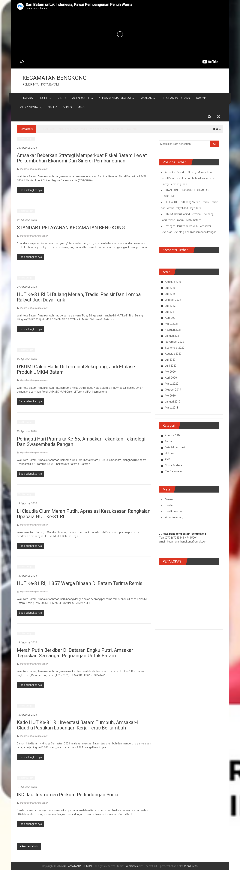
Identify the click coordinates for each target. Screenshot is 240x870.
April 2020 (171, 377)
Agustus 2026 (173, 281)
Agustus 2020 (173, 353)
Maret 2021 (171, 323)
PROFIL (43, 98)
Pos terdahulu (30, 846)
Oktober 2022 (173, 299)
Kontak (201, 98)
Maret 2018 (171, 407)
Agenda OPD (172, 435)
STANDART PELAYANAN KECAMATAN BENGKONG (71, 227)
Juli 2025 (170, 293)
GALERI (53, 107)
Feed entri (170, 505)
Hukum (169, 453)
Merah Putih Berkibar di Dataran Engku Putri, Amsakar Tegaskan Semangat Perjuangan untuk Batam (75, 652)
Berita (168, 441)
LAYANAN (146, 98)
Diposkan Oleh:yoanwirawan (34, 169)
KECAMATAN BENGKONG (55, 77)
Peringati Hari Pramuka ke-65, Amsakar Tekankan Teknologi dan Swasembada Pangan (81, 441)
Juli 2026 (170, 287)
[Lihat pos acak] (218, 117)
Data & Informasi (175, 447)
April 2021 (171, 317)
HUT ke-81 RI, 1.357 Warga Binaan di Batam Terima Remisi (80, 583)
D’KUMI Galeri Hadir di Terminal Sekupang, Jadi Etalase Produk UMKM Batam (76, 369)
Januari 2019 (172, 401)
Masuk (169, 499)
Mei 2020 (170, 371)
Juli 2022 (170, 305)
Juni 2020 (170, 365)
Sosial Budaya (173, 465)
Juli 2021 (170, 311)
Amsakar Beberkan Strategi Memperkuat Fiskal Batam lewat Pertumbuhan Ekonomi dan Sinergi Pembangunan (82, 158)
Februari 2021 (173, 329)
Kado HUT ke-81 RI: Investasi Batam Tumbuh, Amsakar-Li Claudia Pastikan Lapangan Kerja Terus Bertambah (78, 725)
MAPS (81, 107)
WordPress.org (174, 517)
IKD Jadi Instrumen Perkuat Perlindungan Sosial (68, 794)
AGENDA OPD (81, 98)
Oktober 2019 (173, 389)
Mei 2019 (170, 395)
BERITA (62, 98)
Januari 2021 (172, 335)
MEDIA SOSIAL (29, 107)
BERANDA (26, 98)
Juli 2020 (170, 359)
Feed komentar (174, 511)
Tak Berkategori (25, 138)
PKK (167, 459)
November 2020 (174, 341)
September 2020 (174, 347)
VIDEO (67, 107)
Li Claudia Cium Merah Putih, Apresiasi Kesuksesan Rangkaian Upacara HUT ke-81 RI (84, 513)
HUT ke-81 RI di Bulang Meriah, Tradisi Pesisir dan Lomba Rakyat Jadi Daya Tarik (90, 128)
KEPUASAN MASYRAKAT (115, 98)
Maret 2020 (171, 383)
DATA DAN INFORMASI (176, 98)
